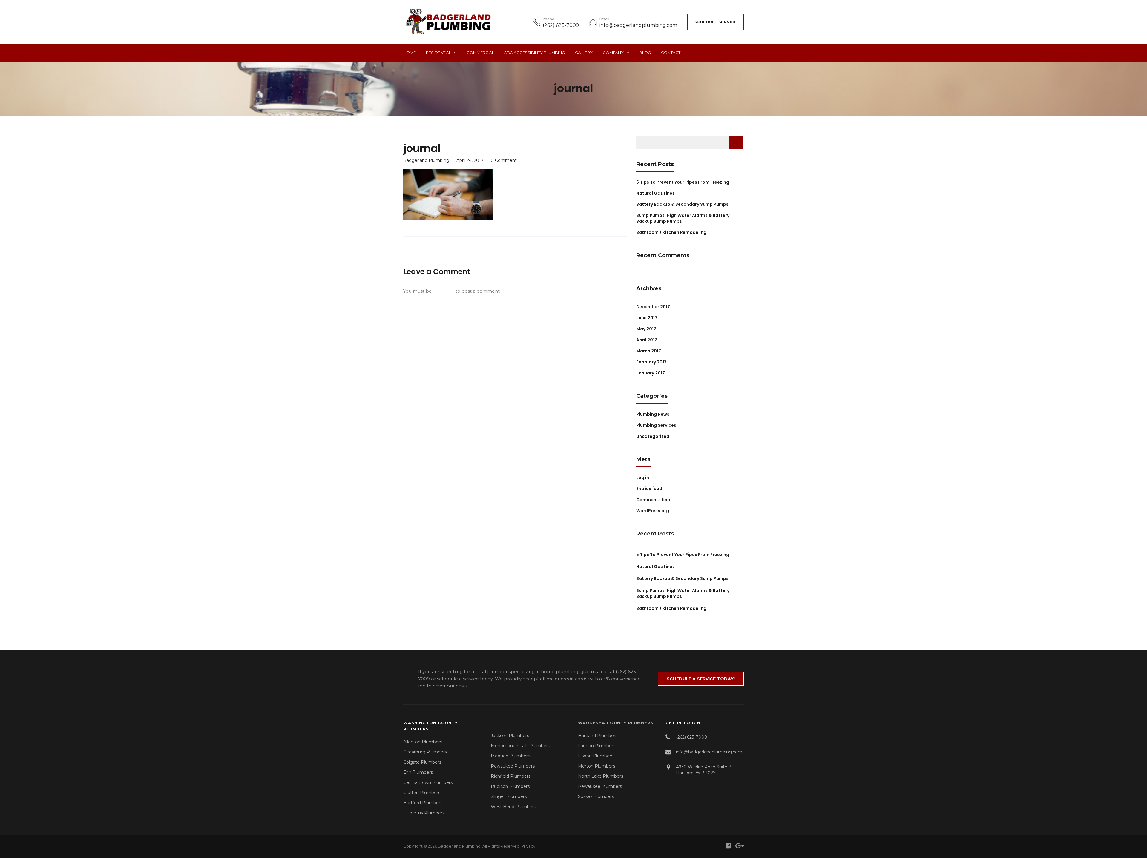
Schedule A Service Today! (701, 679)
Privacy (528, 846)
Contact (670, 52)
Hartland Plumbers (597, 735)
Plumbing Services (656, 425)
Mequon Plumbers (510, 756)
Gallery (584, 52)
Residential (438, 52)
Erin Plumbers (418, 772)
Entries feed (649, 489)
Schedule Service (715, 21)
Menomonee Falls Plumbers (520, 745)
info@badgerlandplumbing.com (638, 25)
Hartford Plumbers (422, 802)
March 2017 (648, 351)
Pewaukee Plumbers (513, 766)
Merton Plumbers (596, 766)
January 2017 (650, 373)
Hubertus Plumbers (423, 813)
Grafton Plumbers (421, 792)
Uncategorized (652, 436)
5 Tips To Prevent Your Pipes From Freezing (682, 182)
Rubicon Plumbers (510, 786)
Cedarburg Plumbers (425, 752)
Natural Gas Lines (655, 193)
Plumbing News (652, 414)
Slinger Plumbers (509, 796)
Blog (645, 52)
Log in (642, 478)
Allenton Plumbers (422, 742)
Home (409, 52)
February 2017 (651, 362)
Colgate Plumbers (422, 762)
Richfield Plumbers (510, 776)
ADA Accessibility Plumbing (534, 52)
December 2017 (653, 307)
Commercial (480, 52)
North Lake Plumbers (600, 776)
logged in (443, 291)
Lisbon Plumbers (595, 756)
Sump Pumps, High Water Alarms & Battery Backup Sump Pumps (682, 593)
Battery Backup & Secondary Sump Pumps (682, 204)
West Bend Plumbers (513, 806)
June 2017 (646, 318)
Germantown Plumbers (428, 782)
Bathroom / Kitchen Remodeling (671, 232)
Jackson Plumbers (510, 735)
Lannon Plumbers (596, 745)
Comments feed (654, 500)
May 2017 (646, 329)
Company (613, 52)
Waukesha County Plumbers (616, 722)
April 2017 (646, 340)
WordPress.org (652, 511)
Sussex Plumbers (596, 796)
